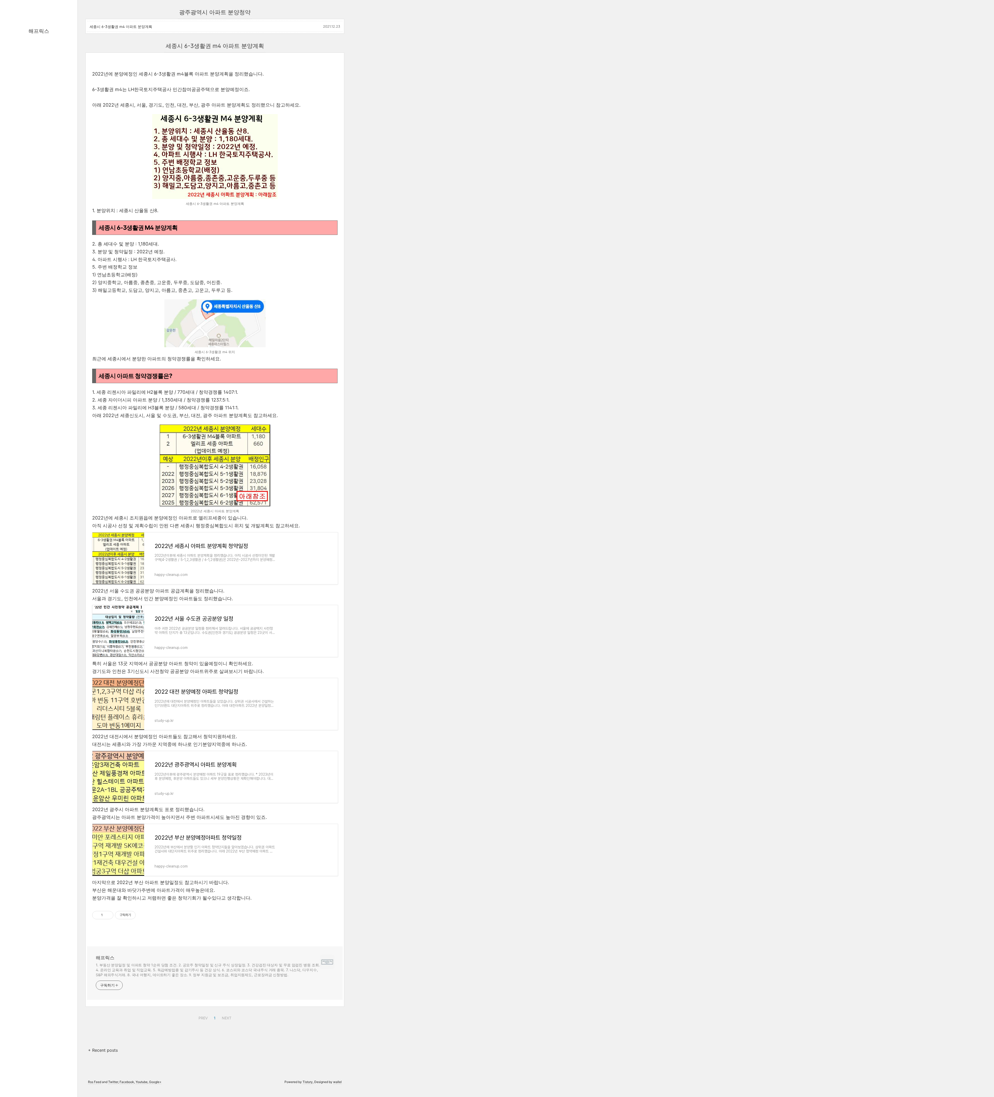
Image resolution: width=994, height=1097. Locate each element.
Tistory (308, 1082)
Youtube (142, 1082)
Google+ (155, 1082)
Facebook (127, 1082)
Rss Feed (94, 1082)
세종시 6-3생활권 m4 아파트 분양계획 (121, 26)
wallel (337, 1082)
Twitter (113, 1082)
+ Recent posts (103, 1050)
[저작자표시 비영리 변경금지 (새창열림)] (143, 915)
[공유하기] (107, 915)
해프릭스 (38, 31)
